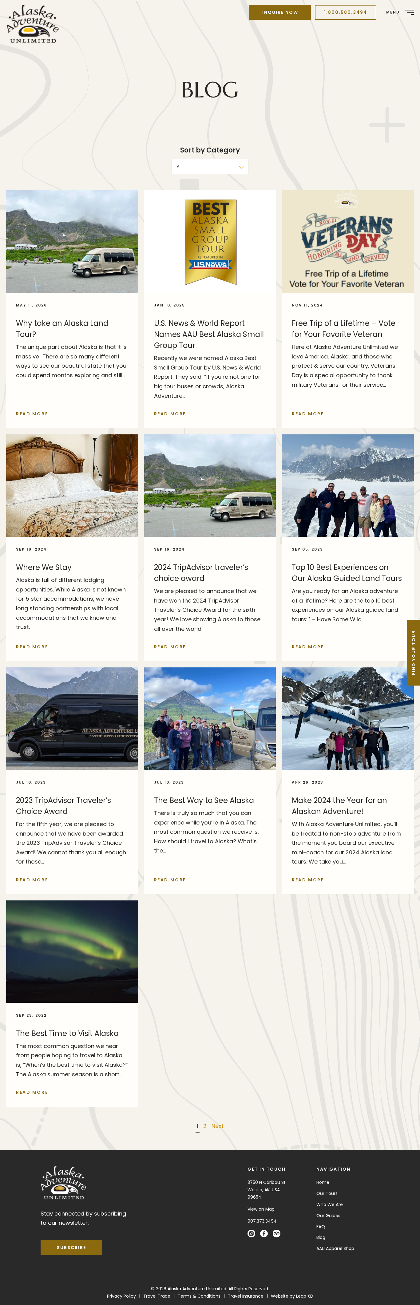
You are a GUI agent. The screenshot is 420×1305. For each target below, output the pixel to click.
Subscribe (71, 1247)
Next (218, 1126)
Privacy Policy (121, 1296)
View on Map (261, 1209)
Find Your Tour (413, 652)
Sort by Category (210, 150)
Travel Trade (156, 1296)
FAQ (320, 1226)
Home (322, 1182)
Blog (320, 1237)
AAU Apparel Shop (335, 1248)
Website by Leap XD (292, 1296)
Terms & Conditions (199, 1296)
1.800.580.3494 (345, 12)
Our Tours (327, 1193)
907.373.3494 (262, 1221)
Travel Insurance (245, 1296)
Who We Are (329, 1204)
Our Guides (328, 1215)
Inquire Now (280, 12)
